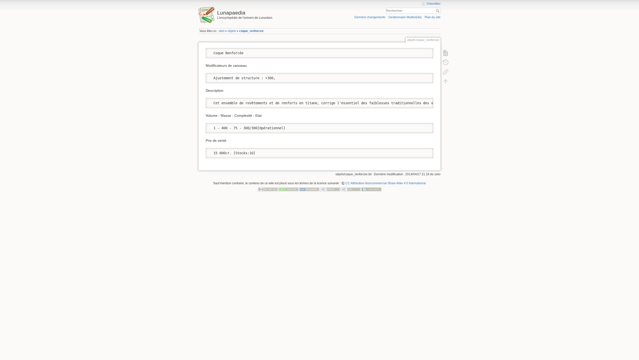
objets (232, 31)
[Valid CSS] (351, 189)
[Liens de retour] (445, 72)
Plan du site (433, 17)
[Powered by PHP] (309, 189)
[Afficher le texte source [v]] (445, 53)
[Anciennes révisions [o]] (445, 62)
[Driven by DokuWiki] (371, 189)
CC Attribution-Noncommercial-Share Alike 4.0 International (385, 183)
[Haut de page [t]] (445, 81)
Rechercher (438, 10)
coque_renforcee (251, 31)
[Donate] (289, 189)
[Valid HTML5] (330, 189)
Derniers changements (369, 17)
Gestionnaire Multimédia (405, 17)
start (221, 31)
